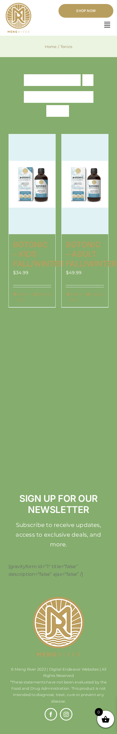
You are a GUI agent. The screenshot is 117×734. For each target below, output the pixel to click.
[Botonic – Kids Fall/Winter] (32, 184)
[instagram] (66, 714)
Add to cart (23, 297)
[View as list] (63, 111)
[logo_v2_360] (18, 5)
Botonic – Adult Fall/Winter (91, 254)
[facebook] (51, 714)
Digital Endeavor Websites (74, 669)
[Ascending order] (87, 80)
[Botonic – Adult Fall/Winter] (85, 184)
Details (44, 294)
